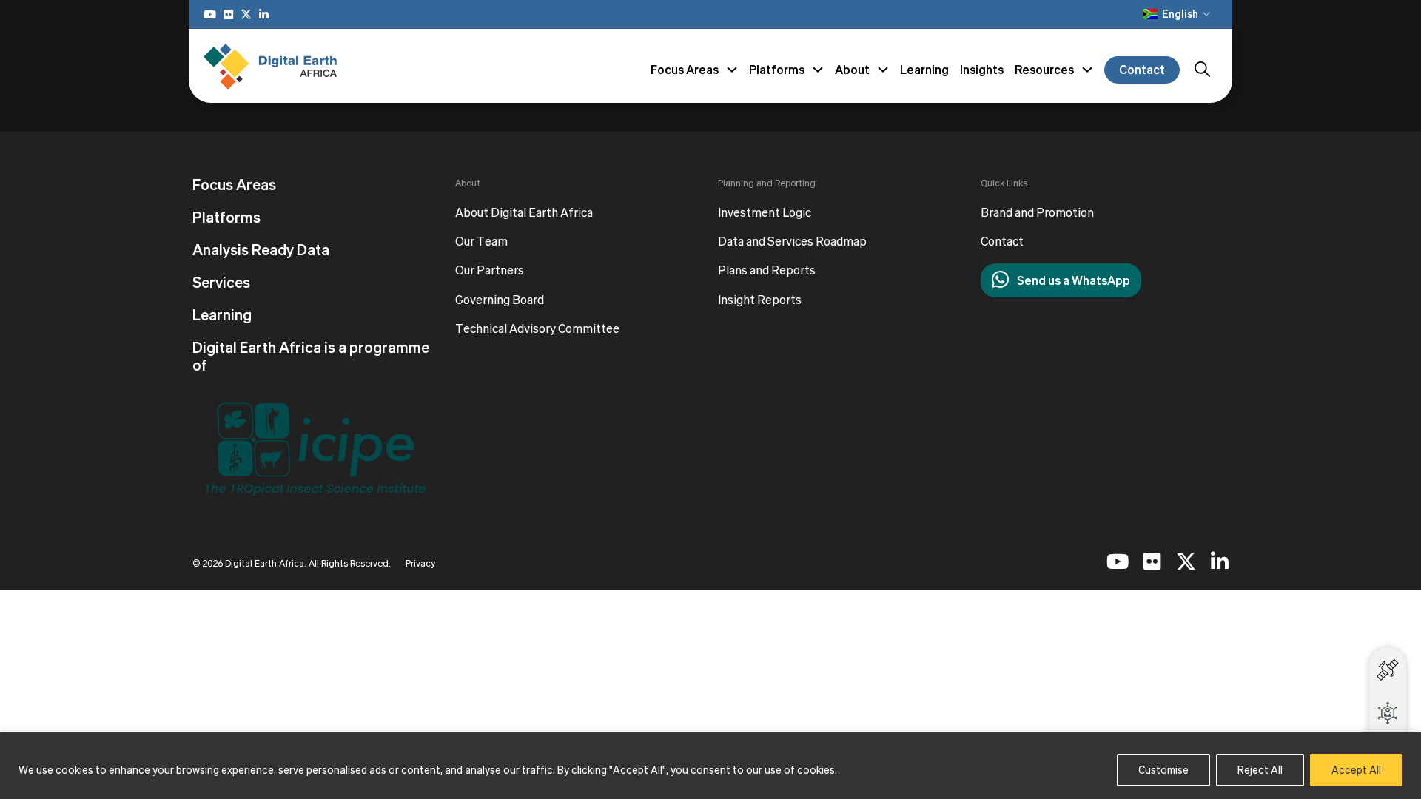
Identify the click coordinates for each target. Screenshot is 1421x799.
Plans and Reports (767, 270)
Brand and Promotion (1037, 213)
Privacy (420, 563)
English (1180, 14)
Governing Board (499, 300)
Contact (1142, 69)
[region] (710, 765)
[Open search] (1202, 69)
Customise (1163, 770)
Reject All (1260, 770)
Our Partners (489, 270)
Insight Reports (760, 300)
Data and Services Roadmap (792, 242)
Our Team (481, 242)
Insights (982, 69)
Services (221, 282)
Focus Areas (234, 185)
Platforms (226, 217)
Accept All (1356, 770)
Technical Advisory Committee (537, 329)
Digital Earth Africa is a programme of (310, 356)
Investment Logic (764, 213)
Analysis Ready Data (260, 250)
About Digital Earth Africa (524, 213)
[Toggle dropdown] (732, 69)
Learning (924, 69)
